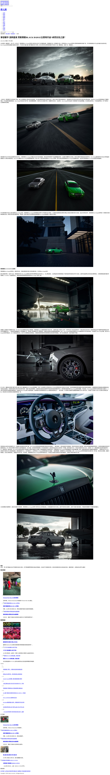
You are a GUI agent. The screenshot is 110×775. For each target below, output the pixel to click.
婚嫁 (8, 2)
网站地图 (24, 771)
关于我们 (3, 771)
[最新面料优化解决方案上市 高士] (56, 631)
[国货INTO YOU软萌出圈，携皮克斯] (56, 655)
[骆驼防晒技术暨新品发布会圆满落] (56, 611)
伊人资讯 (8, 33)
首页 (4, 13)
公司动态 (7, 771)
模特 (6, 1)
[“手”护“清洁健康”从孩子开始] (56, 647)
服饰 (2, 1)
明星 (6, 2)
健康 (2, 4)
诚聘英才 (20, 771)
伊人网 (4, 9)
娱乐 (4, 2)
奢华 (8, 1)
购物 (6, 4)
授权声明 (11, 771)
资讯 (8, 4)
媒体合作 (15, 771)
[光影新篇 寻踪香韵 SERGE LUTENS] (9, 760)
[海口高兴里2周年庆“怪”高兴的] (4, 752)
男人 (2, 2)
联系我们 (28, 771)
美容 (4, 1)
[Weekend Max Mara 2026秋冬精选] (56, 584)
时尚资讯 (13, 33)
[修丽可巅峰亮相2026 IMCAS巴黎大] (56, 603)
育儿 (4, 4)
